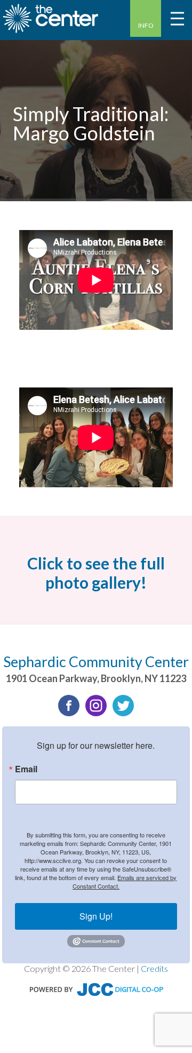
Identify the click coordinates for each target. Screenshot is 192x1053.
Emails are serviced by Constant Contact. (125, 881)
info (146, 25)
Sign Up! (96, 916)
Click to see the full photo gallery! (96, 572)
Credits (154, 968)
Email (26, 769)
